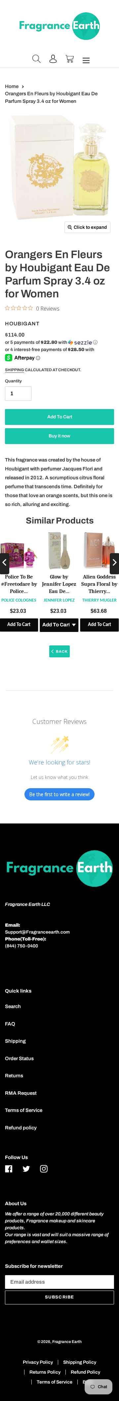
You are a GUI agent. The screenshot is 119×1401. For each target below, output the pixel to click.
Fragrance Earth (67, 1341)
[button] (51, 342)
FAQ (10, 1024)
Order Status (19, 1058)
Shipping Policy (79, 1362)
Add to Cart (99, 625)
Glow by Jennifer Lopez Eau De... (59, 584)
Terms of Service (23, 1110)
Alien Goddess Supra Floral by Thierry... (99, 584)
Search (13, 1006)
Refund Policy (85, 1372)
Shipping (14, 370)
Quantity (13, 381)
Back (62, 651)
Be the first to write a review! (59, 794)
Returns (14, 1075)
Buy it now (59, 435)
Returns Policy (44, 1372)
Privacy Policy (38, 1362)
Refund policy (21, 1127)
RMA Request (21, 1093)
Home (12, 86)
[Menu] (84, 59)
